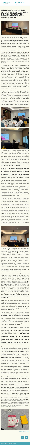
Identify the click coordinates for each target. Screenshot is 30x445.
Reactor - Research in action (10, 443)
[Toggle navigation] (16, 4)
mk (23, 2)
